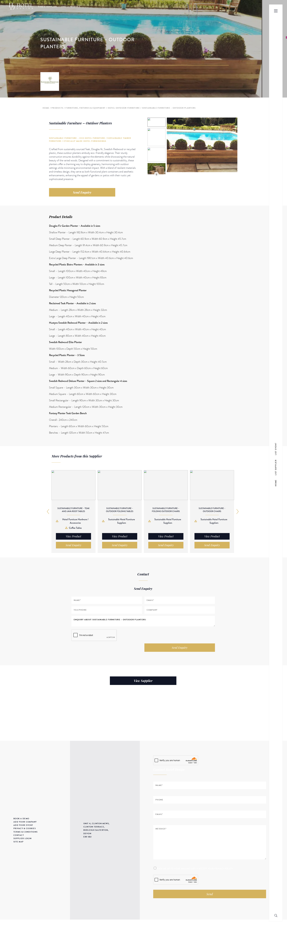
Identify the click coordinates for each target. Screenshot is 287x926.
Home (46, 107)
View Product (73, 536)
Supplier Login (22, 838)
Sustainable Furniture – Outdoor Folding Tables (119, 510)
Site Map (18, 841)
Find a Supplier (47, 6)
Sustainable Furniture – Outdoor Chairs (212, 510)
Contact (18, 835)
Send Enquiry (82, 192)
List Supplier (275, 467)
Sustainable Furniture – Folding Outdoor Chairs (166, 510)
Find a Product (70, 6)
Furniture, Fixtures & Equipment (85, 107)
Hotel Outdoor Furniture (124, 107)
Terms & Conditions (25, 831)
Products (57, 107)
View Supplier (143, 681)
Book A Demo (21, 818)
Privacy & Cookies (24, 828)
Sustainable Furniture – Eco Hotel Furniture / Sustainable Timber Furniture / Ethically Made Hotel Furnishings (90, 140)
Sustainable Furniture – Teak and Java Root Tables (73, 510)
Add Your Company (25, 821)
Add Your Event (23, 825)
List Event (275, 449)
